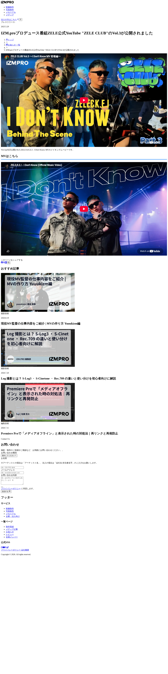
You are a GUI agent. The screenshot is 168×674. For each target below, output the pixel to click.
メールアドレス (8, 470)
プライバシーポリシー (11, 489)
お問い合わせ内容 (9, 475)
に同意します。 (18, 489)
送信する (5, 491)
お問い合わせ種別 (9, 453)
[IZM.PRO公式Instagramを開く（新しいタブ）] (2, 548)
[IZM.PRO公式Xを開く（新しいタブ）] (6, 548)
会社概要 (25, 550)
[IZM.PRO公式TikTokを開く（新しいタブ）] (8, 548)
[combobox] (9, 455)
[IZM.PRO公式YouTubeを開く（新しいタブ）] (4, 548)
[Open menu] (20, 19)
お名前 (4, 458)
